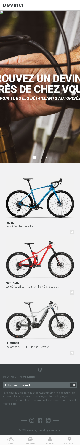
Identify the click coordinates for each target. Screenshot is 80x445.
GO (73, 385)
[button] (6, 86)
